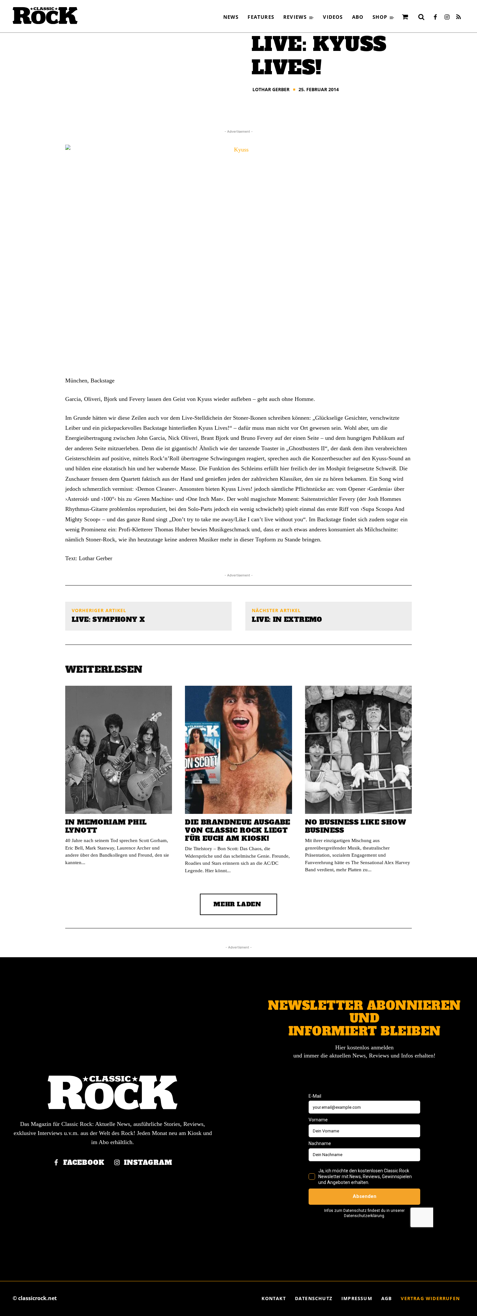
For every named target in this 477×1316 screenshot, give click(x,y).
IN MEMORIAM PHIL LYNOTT (106, 826)
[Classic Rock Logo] (45, 15)
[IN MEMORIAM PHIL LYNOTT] (118, 750)
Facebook (83, 1162)
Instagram (148, 1162)
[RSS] (458, 17)
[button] (421, 16)
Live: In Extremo (287, 619)
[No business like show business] (358, 750)
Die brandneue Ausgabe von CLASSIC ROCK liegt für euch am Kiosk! (237, 830)
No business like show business (355, 826)
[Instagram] (447, 17)
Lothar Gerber (270, 89)
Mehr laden (237, 904)
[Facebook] (435, 17)
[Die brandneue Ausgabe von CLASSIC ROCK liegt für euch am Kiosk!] (238, 750)
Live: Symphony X (108, 619)
